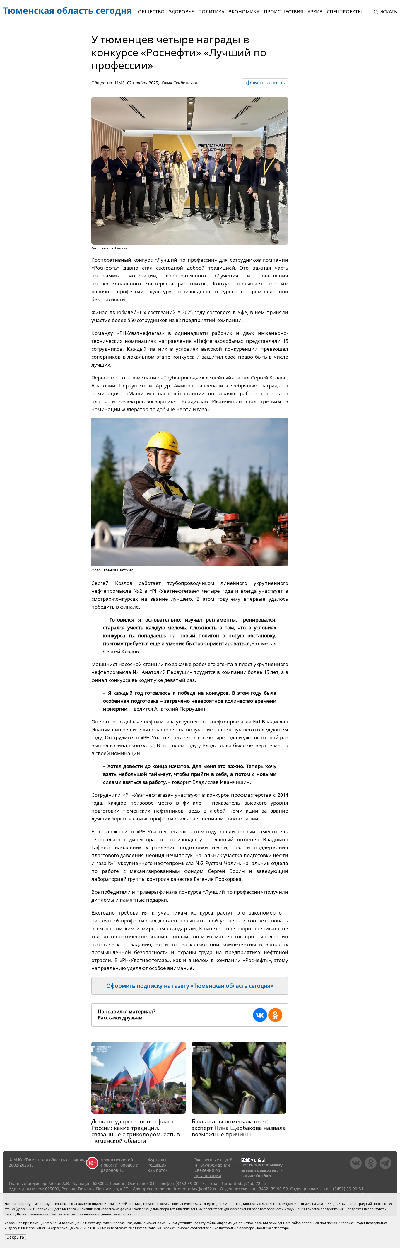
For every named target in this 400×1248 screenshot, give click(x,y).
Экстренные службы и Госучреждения (214, 1162)
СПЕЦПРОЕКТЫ (344, 11)
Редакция (157, 1165)
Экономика (244, 11)
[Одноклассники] (275, 1015)
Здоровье (181, 11)
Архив (314, 11)
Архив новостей (117, 1159)
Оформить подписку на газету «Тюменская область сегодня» (189, 986)
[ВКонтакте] (260, 1015)
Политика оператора (272, 1228)
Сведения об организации (207, 1172)
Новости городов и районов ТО (120, 1167)
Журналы (157, 1159)
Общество (151, 11)
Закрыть (15, 1237)
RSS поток (157, 1170)
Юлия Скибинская (178, 83)
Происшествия (283, 11)
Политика (211, 11)
